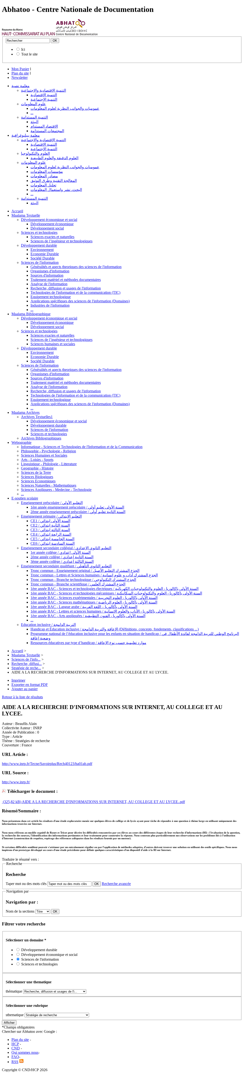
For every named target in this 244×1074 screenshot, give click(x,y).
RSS (14, 1062)
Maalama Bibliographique (31, 314)
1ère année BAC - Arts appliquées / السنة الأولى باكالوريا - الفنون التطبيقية (87, 616)
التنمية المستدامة (34, 117)
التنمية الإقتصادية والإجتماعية (43, 90)
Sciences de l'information (40, 262)
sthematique (15, 1015)
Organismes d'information (49, 271)
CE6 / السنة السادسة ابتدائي (52, 543)
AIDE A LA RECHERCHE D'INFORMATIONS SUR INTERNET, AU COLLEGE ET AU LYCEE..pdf (103, 802)
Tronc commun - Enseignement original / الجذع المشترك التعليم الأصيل (84, 571)
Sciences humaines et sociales (52, 344)
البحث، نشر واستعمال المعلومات (56, 190)
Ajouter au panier (24, 689)
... (31, 113)
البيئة (34, 122)
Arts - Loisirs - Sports (37, 460)
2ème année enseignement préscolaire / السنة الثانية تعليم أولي (77, 512)
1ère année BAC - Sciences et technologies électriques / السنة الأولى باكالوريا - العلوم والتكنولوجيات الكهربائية (114, 589)
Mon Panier (20, 69)
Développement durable (39, 245)
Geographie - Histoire (37, 468)
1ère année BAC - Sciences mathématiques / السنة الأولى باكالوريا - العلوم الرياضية (93, 602)
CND (15, 1048)
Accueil (17, 211)
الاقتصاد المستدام (44, 126)
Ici (23, 49)
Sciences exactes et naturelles (52, 237)
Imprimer (18, 680)
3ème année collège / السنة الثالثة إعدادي (62, 561)
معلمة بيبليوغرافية (25, 135)
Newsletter (19, 77)
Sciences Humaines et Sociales (44, 455)
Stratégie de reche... (26, 668)
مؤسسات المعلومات (46, 172)
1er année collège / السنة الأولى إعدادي (60, 552)
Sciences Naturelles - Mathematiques (48, 485)
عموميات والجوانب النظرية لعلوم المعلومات (64, 108)
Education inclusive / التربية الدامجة (48, 625)
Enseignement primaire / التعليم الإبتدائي (51, 516)
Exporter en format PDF (29, 685)
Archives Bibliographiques (41, 438)
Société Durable (42, 258)
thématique (14, 991)
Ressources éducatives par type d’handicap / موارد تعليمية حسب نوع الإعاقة (88, 643)
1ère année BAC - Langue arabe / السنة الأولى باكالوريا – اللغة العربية (83, 607)
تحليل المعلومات (43, 185)
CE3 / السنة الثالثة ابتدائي (50, 530)
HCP (15, 1044)
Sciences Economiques (38, 481)
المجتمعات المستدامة (47, 131)
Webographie (21, 442)
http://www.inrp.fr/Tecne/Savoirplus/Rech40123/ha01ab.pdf (47, 764)
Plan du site (20, 73)
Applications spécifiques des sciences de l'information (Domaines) (80, 301)
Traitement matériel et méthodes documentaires (65, 280)
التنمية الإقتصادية (43, 95)
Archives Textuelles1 (37, 417)
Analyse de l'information (48, 284)
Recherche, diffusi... (26, 664)
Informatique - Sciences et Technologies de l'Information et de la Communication (81, 447)
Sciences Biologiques (37, 477)
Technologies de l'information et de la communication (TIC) (75, 292)
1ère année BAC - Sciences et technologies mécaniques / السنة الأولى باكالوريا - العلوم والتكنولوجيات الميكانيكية (116, 593)
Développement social (47, 228)
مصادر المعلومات (44, 176)
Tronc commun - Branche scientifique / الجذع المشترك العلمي (77, 584)
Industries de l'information (50, 305)
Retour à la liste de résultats (22, 697)
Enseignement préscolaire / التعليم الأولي (52, 503)
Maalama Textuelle (25, 215)
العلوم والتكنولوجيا (35, 153)
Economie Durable (44, 254)
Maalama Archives (25, 412)
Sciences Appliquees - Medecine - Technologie (56, 490)
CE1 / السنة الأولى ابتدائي (50, 521)
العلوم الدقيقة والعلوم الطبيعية (54, 158)
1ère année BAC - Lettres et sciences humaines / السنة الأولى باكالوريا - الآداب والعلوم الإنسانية (102, 611)
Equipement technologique (50, 297)
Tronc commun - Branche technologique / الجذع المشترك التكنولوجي (83, 580)
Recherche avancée (116, 884)
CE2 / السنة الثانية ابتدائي (50, 525)
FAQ (15, 1057)
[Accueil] (28, 34)
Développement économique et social (49, 220)
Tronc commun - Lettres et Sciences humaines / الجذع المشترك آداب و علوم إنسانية (94, 575)
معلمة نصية (20, 86)
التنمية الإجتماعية (43, 99)
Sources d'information (46, 275)
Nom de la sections (20, 911)
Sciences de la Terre (36, 472)
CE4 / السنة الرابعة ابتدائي (50, 534)
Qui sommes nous (24, 1052)
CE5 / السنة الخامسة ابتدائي (52, 539)
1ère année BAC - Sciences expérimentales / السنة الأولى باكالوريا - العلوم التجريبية (94, 598)
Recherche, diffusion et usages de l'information (65, 288)
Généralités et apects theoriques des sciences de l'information (76, 267)
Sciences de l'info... (26, 659)
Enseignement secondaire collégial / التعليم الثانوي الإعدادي (66, 548)
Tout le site (29, 54)
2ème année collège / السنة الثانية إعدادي (61, 557)
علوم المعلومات (33, 104)
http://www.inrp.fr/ (16, 782)
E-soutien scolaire (24, 498)
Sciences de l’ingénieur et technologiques (61, 241)
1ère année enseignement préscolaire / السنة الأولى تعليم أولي (77, 507)
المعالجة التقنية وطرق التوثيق (53, 181)
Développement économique (52, 224)
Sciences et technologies (39, 232)
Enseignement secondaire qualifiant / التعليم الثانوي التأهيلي (66, 566)
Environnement (42, 250)
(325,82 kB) (11, 802)
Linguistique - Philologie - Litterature (49, 464)
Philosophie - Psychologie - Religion (48, 451)
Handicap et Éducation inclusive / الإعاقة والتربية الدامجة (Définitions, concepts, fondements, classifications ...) (114, 629)
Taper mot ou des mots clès (26, 884)
